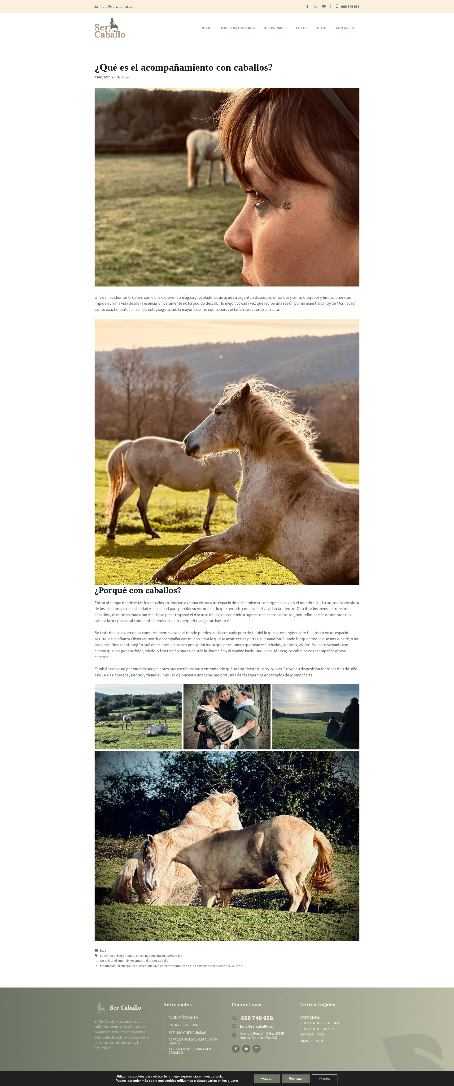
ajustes (233, 1081)
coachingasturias (122, 955)
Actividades (275, 27)
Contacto (345, 27)
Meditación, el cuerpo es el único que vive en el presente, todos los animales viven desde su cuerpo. (171, 966)
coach (104, 955)
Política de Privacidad (319, 1023)
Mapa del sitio (312, 1041)
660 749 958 (350, 6)
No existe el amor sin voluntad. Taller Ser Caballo (134, 960)
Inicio (206, 27)
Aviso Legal (310, 1017)
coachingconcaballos (151, 955)
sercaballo (174, 955)
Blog (321, 27)
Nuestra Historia (238, 27)
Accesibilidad (312, 1034)
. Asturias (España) (263, 1037)
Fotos (302, 27)
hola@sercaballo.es (116, 6)
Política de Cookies (317, 1029)
